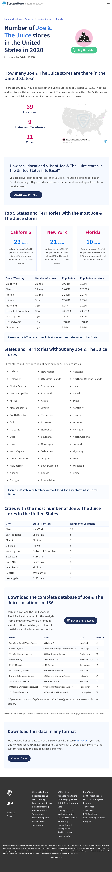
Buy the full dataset (82, 620)
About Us (11, 812)
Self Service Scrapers (92, 795)
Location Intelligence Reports (18, 19)
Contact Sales (19, 758)
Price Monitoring (40, 795)
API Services (63, 792)
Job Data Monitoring (67, 795)
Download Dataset (26, 194)
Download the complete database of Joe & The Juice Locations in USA (55, 599)
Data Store (88, 792)
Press (9, 816)
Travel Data (88, 806)
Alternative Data (40, 792)
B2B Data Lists (90, 814)
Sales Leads (88, 810)
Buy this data (85, 50)
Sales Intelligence (40, 817)
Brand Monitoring (40, 806)
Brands (59, 19)
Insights (87, 821)
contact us (81, 740)
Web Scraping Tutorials (94, 817)
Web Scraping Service (67, 799)
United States (44, 19)
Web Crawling (38, 799)
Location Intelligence (42, 803)
